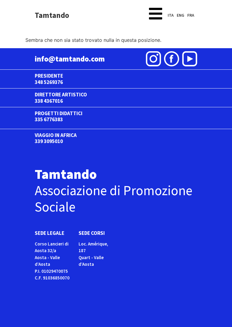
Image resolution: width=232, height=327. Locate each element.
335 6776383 (49, 119)
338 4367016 (49, 101)
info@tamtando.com (70, 59)
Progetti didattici (58, 113)
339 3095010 (49, 141)
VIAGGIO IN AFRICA (56, 135)
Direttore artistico (61, 94)
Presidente (49, 75)
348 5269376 (49, 82)
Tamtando (52, 15)
